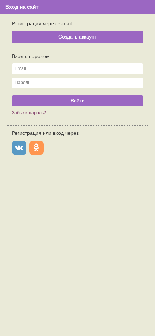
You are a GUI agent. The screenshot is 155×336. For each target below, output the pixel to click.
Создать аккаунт (77, 37)
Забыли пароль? (29, 112)
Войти (78, 100)
